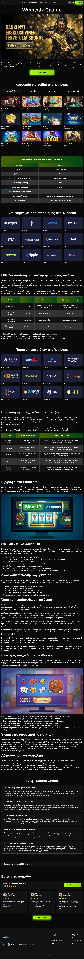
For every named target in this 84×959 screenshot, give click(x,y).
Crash (51, 91)
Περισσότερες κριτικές (42, 917)
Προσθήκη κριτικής (72, 885)
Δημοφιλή (10, 91)
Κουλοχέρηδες (71, 91)
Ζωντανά (30, 91)
